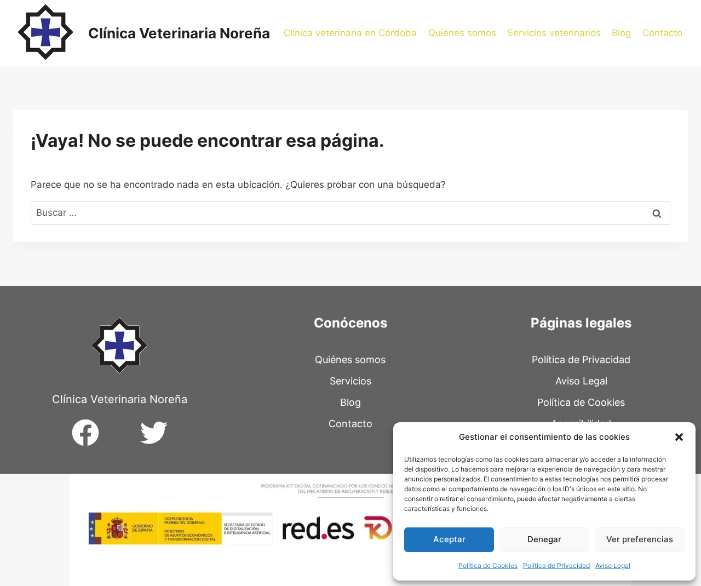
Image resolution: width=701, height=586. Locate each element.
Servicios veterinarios (554, 32)
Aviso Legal (612, 565)
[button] (679, 437)
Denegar (544, 539)
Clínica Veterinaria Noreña (119, 399)
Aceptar (449, 539)
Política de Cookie (578, 402)
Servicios (350, 381)
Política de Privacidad (556, 565)
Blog (621, 32)
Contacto (662, 32)
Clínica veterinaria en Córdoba (350, 32)
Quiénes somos (462, 32)
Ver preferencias (639, 539)
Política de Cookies (488, 565)
